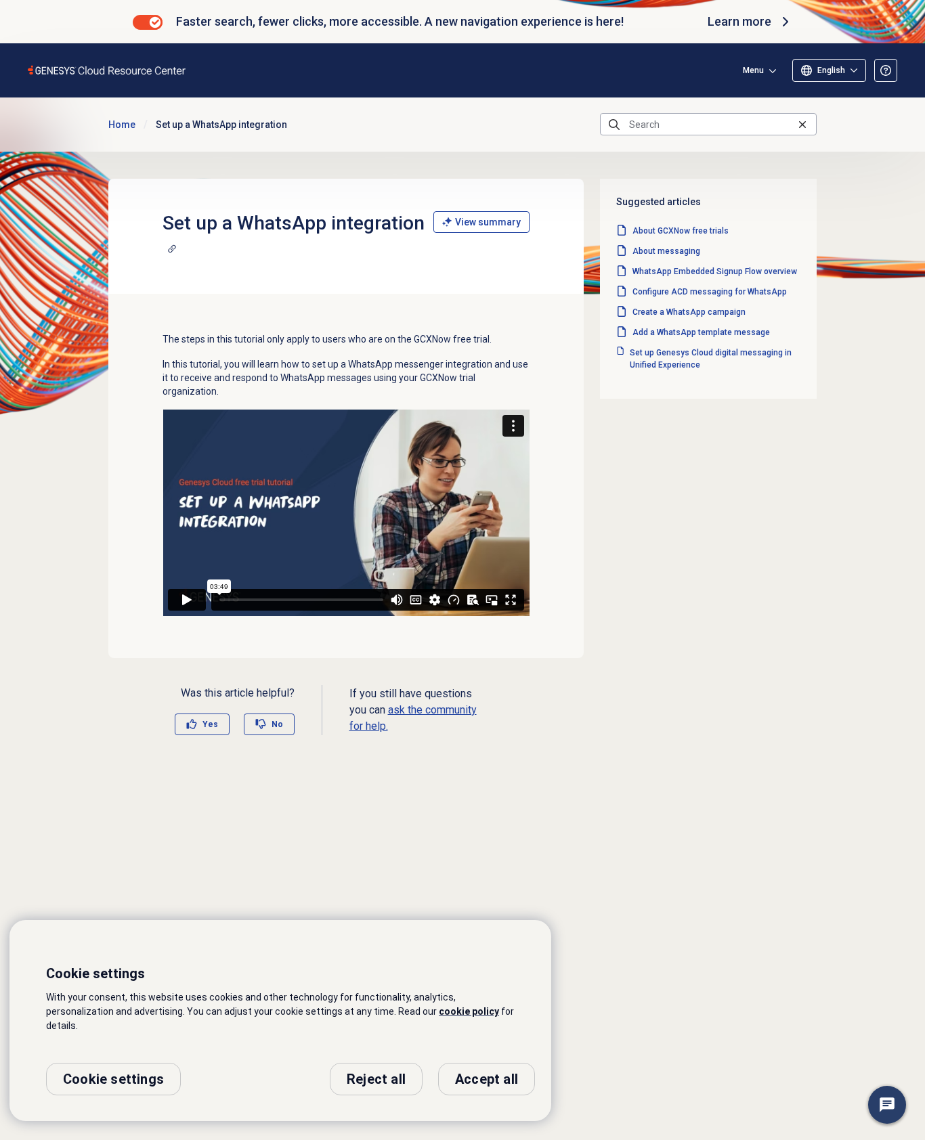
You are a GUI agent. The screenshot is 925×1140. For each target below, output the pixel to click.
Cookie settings (113, 1079)
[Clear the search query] (802, 124)
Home (121, 124)
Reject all (376, 1079)
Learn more (739, 21)
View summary (488, 222)
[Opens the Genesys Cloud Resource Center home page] (107, 70)
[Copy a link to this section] (172, 248)
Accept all (486, 1079)
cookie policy (469, 1011)
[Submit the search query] (614, 124)
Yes (210, 724)
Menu (753, 70)
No (277, 724)
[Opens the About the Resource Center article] (885, 70)
